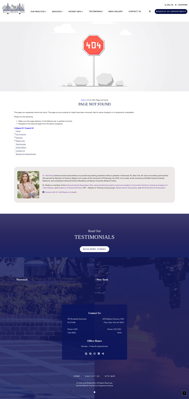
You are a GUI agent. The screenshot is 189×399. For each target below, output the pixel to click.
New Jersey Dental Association (102, 185)
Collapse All (19, 128)
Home (83, 100)
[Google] (86, 353)
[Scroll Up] (184, 394)
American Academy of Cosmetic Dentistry (132, 185)
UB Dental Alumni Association (153, 188)
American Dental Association (77, 185)
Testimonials (96, 11)
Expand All (29, 128)
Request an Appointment (26, 154)
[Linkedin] (99, 353)
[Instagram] (95, 353)
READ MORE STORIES (94, 249)
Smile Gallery (115, 11)
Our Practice (38, 12)
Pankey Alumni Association (126, 188)
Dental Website (82, 386)
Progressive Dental (105, 386)
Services (56, 12)
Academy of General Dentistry (70, 188)
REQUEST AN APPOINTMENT (171, 11)
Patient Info (75, 12)
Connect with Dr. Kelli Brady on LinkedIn (61, 192)
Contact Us (135, 11)
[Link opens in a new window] (43, 192)
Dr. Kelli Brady (48, 175)
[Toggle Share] (103, 353)
